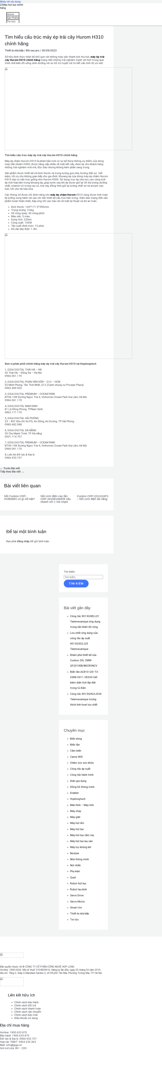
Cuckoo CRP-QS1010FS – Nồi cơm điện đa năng (92, 498)
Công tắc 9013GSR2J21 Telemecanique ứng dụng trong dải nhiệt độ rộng (85, 621)
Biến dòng (76, 738)
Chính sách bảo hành (26, 1002)
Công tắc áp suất (80, 768)
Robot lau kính (78, 889)
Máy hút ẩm (77, 823)
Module (74, 853)
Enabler (74, 792)
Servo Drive (77, 895)
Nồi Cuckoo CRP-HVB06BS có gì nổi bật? (19, 498)
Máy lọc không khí (80, 847)
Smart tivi (76, 907)
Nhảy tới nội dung (10, 1)
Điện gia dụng (78, 780)
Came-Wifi (76, 756)
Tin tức (11, 21)
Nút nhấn (75, 865)
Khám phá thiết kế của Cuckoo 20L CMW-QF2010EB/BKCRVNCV (83, 660)
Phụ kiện (75, 871)
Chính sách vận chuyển (27, 1011)
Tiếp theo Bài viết (12, 471)
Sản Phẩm (13, 17)
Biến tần (75, 744)
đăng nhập (23, 541)
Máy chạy (75, 811)
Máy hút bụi (77, 829)
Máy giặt (75, 817)
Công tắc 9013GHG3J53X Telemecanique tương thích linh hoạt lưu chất (86, 699)
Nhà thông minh (79, 859)
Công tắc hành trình (81, 774)
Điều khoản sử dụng (26, 1018)
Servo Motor (77, 901)
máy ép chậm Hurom (63, 194)
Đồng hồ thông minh (82, 786)
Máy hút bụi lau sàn (81, 841)
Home (10, 14)
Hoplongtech (77, 798)
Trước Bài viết (10, 468)
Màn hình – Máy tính (82, 805)
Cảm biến (75, 750)
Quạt (73, 877)
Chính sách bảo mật (26, 1014)
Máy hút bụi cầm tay (82, 835)
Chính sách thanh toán (27, 1008)
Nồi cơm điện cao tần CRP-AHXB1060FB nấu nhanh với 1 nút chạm (55, 499)
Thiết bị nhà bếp (14, 50)
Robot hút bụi (78, 883)
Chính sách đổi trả (25, 1005)
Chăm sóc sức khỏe (82, 762)
